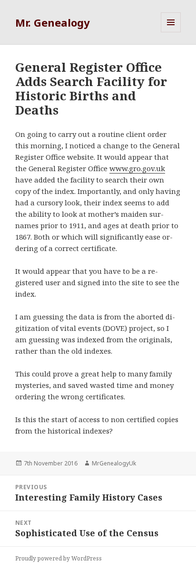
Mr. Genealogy (52, 22)
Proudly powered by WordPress (58, 558)
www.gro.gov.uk (137, 168)
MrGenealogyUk (114, 463)
